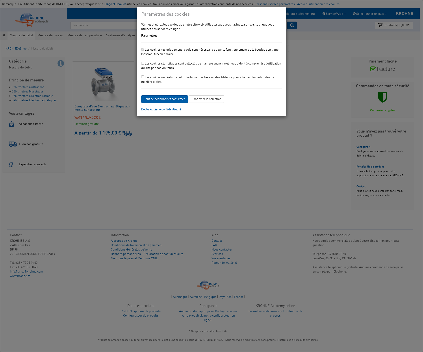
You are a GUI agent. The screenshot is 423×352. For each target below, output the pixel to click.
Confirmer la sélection (206, 99)
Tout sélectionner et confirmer (164, 99)
